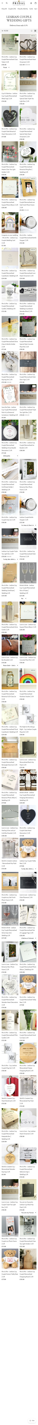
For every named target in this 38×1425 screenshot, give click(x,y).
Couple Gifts (12, 9)
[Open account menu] (31, 3)
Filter (6, 31)
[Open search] (6, 3)
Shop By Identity (23, 9)
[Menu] (2, 3)
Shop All (4, 9)
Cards (31, 9)
